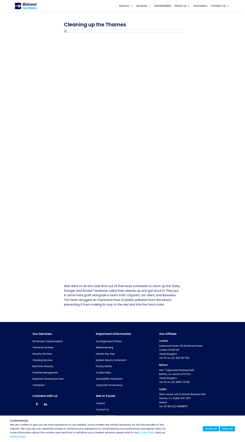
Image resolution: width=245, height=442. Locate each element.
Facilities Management (45, 372)
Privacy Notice (104, 366)
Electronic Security (42, 366)
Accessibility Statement (109, 378)
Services (141, 6)
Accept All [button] (211, 428)
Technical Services (42, 347)
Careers (100, 403)
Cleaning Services (42, 360)
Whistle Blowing (104, 347)
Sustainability (162, 6)
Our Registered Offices (109, 341)
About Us (180, 6)
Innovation (200, 6)
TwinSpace (38, 385)
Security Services (42, 353)
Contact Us (218, 6)
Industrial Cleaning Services (48, 378)
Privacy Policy (18, 436)
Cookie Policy (103, 372)
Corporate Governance (109, 385)
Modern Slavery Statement (111, 360)
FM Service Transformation (47, 341)
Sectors (124, 6)
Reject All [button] (227, 428)
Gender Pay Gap (105, 353)
